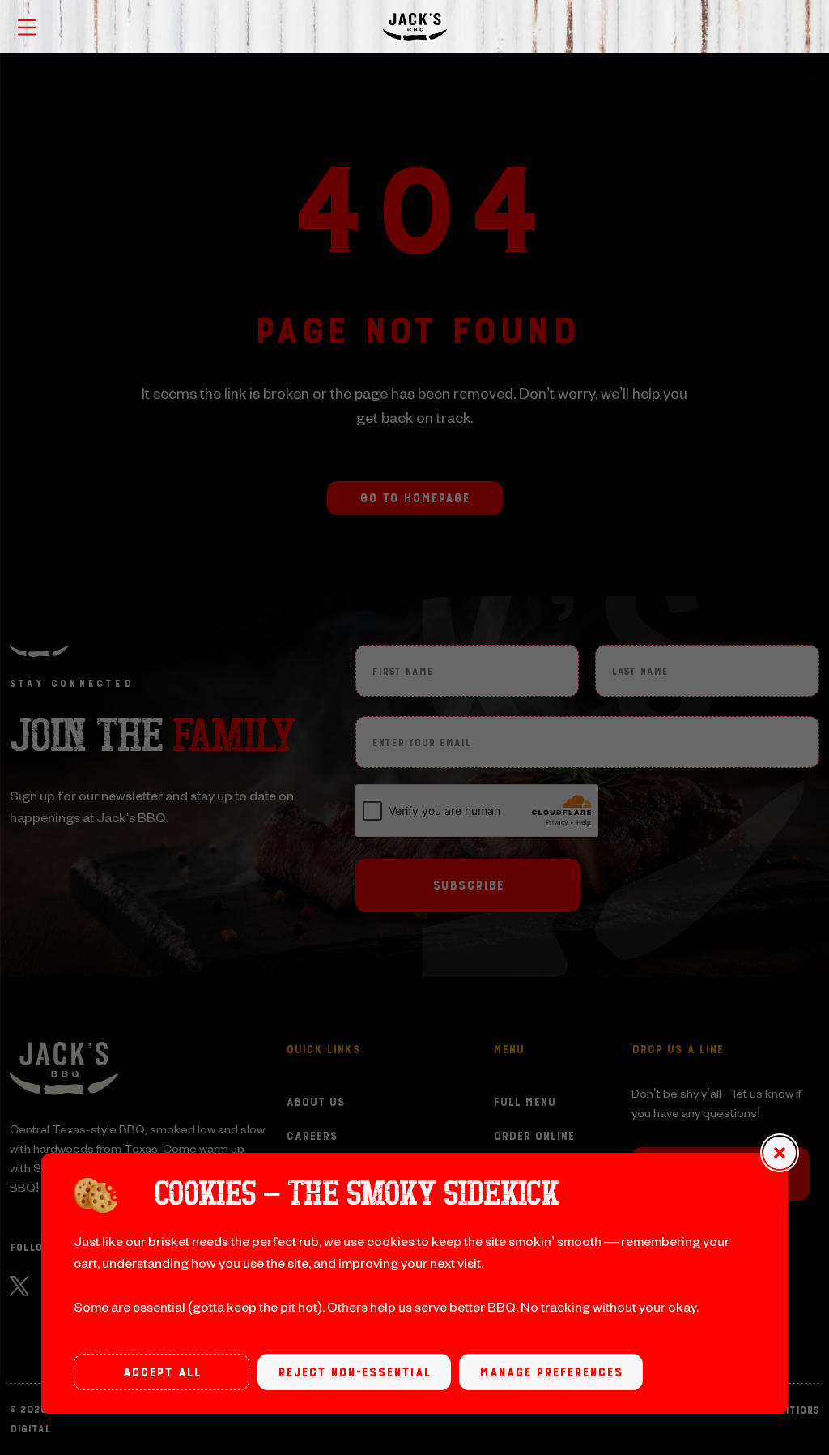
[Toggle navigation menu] (27, 26)
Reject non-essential (354, 1372)
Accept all (161, 1372)
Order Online (533, 1136)
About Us (315, 1102)
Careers (312, 1136)
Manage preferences (551, 1372)
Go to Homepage (414, 498)
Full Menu (524, 1102)
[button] (779, 1153)
